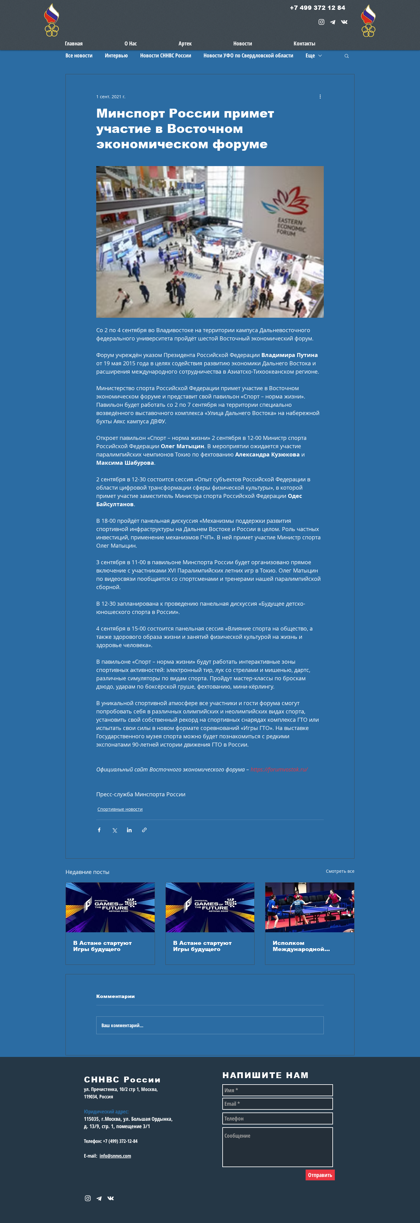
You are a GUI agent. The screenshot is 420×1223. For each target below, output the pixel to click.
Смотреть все (340, 871)
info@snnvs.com (115, 1155)
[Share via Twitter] (114, 830)
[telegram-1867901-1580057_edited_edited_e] (333, 22)
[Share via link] (144, 830)
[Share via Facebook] (99, 830)
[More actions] (320, 96)
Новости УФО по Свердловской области (248, 55)
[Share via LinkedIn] (129, 830)
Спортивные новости (120, 809)
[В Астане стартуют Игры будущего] (110, 907)
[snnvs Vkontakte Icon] (344, 22)
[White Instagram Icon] (321, 22)
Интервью (116, 55)
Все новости (79, 55)
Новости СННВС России (165, 55)
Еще (310, 55)
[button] (347, 55)
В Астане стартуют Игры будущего (102, 946)
